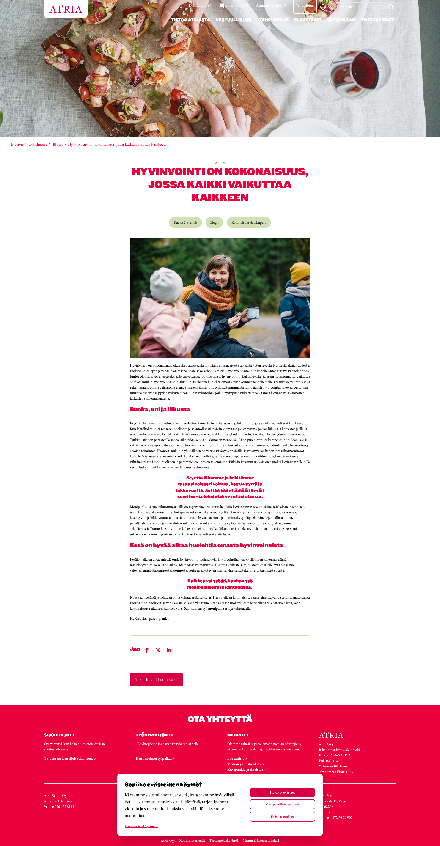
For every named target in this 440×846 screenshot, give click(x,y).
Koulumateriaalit (192, 840)
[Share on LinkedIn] (169, 650)
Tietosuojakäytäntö (223, 840)
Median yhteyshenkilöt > (245, 764)
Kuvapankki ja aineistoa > (246, 769)
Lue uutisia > (237, 758)
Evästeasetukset (282, 816)
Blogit (58, 144)
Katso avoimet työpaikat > (155, 758)
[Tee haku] (391, 6)
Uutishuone (37, 144)
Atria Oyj (168, 840)
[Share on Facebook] (147, 650)
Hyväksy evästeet (282, 792)
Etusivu (17, 144)
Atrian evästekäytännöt (141, 826)
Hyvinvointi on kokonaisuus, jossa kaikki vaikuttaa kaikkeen (117, 144)
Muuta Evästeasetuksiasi (261, 840)
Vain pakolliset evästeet (282, 804)
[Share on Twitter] (158, 650)
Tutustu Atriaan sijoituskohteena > (70, 758)
